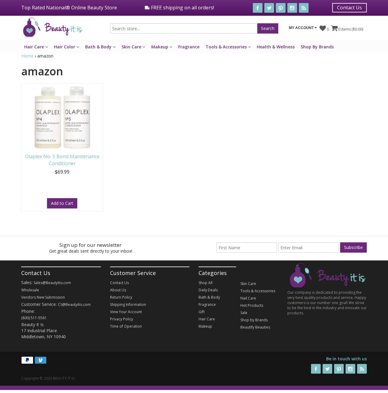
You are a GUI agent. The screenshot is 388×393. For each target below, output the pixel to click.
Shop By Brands (317, 47)
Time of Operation (126, 326)
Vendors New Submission (43, 297)
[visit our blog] (304, 8)
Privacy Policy (121, 319)
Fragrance (188, 47)
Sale (243, 312)
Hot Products (251, 305)
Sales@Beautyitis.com (52, 282)
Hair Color (65, 47)
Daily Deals (208, 290)
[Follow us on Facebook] (258, 8)
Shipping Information (128, 304)
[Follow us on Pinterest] (281, 8)
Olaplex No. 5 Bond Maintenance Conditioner (62, 160)
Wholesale (30, 290)
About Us (118, 290)
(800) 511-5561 (34, 317)
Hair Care (34, 47)
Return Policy (121, 297)
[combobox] (183, 28)
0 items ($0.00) (350, 29)
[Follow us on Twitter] (269, 8)
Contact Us (349, 7)
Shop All (205, 282)
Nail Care (248, 298)
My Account (302, 28)
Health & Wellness (276, 47)
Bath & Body (99, 47)
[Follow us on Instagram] (292, 8)
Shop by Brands (254, 320)
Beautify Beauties (255, 327)
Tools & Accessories (227, 47)
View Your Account (126, 311)
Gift (202, 311)
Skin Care (132, 47)
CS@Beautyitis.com (74, 304)
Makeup (160, 47)
